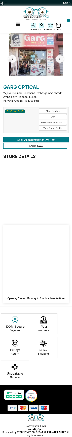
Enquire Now (35, 146)
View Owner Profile (52, 128)
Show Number (53, 111)
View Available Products (53, 122)
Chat (53, 116)
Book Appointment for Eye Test (36, 139)
